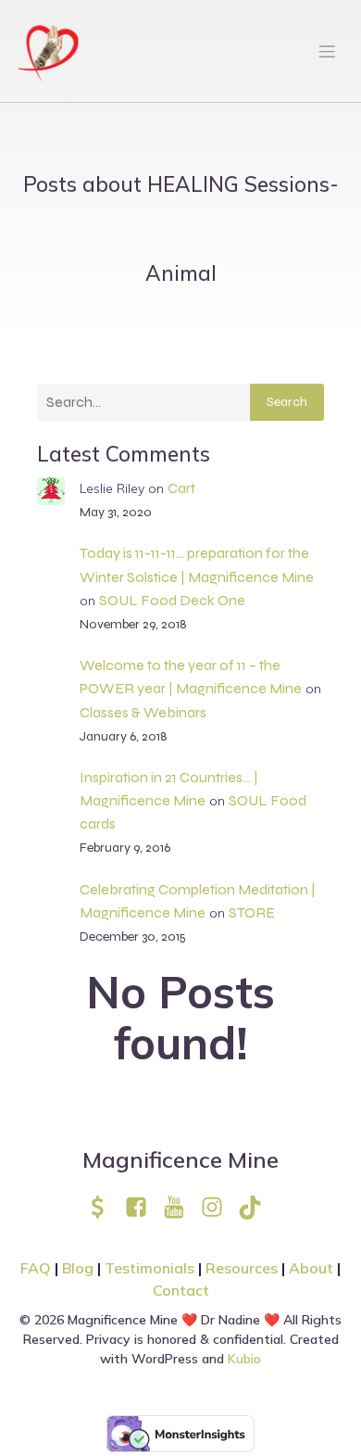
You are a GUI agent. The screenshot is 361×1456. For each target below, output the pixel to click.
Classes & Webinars (143, 712)
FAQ (35, 1268)
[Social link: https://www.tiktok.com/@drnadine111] (257, 1207)
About (313, 1268)
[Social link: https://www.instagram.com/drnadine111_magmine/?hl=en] (219, 1207)
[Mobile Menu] (326, 51)
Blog (77, 1268)
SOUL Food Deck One (172, 600)
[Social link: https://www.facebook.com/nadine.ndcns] (143, 1207)
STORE (252, 912)
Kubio (244, 1358)
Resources (241, 1268)
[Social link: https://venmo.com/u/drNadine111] (105, 1207)
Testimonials (149, 1268)
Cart (181, 488)
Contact (181, 1290)
